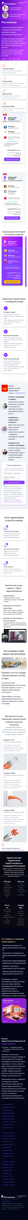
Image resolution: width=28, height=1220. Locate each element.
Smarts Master (6, 1201)
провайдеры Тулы (6, 1173)
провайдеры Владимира (8, 1113)
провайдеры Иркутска (7, 1127)
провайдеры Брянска (7, 1110)
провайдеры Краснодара (8, 1136)
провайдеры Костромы (8, 1133)
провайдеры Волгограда (8, 1116)
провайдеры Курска (7, 1141)
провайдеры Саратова (8, 1153)
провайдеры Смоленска (8, 1164)
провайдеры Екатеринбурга (9, 1121)
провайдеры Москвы (7, 1104)
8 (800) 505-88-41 (15, 9)
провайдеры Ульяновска (8, 1179)
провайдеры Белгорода (8, 1107)
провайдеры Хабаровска (8, 1181)
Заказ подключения (14, 482)
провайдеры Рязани (7, 1150)
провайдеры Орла (6, 1147)
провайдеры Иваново (7, 1124)
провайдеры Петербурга (8, 1161)
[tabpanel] (14, 681)
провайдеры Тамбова (7, 1167)
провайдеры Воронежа (8, 1119)
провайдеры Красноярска (8, 1138)
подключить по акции (12, 282)
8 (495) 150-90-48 (15, 16)
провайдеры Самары (7, 1156)
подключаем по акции (12, 159)
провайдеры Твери (7, 1170)
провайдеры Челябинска (8, 1184)
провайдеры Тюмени (7, 1176)
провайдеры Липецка (7, 1144)
